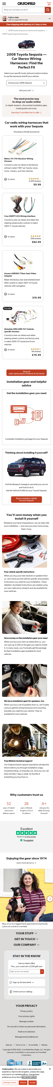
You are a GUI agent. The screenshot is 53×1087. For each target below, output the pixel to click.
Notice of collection (26, 1032)
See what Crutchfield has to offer (25, 113)
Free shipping (26, 24)
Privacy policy (26, 1011)
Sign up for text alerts (22, 982)
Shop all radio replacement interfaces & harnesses (27, 373)
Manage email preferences (26, 1037)
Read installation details (26, 499)
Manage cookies (26, 1022)
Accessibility (33, 1045)
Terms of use (20, 1045)
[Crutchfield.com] (26, 4)
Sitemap (44, 1045)
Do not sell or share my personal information (26, 1027)
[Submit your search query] (48, 10)
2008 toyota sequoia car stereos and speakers (26, 30)
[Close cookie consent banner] (50, 1069)
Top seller (7, 308)
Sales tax (9, 1045)
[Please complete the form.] (42, 971)
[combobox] (26, 10)
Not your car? (25, 91)
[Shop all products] (4, 4)
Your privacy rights (26, 1016)
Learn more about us (25, 863)
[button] (50, 899)
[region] (26, 899)
